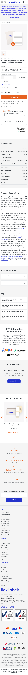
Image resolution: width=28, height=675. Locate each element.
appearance (13, 256)
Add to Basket (14, 97)
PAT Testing (4, 556)
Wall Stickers (4, 541)
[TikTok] (11, 607)
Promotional (4, 550)
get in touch (4, 260)
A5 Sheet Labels (5, 521)
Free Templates (5, 517)
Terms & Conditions (6, 572)
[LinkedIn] (6, 607)
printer (11, 258)
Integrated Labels (5, 530)
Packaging (4, 552)
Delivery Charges (5, 581)
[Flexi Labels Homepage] (14, 2)
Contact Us (4, 585)
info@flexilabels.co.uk (7, 598)
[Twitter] (4, 607)
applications (4, 256)
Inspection (4, 559)
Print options (4, 81)
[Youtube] (8, 607)
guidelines (21, 228)
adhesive (3, 258)
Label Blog (3, 567)
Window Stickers (5, 543)
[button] (2, 2)
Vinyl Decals (4, 547)
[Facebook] (2, 607)
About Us (3, 583)
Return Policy (4, 574)
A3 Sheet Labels (5, 523)
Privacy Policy (4, 576)
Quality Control (5, 554)
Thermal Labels (5, 535)
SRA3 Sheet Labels (6, 526)
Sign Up (14, 500)
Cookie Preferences (6, 578)
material (19, 256)
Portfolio (3, 565)
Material (3, 66)
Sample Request (5, 514)
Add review (14, 381)
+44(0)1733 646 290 (7, 597)
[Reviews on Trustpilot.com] (20, 350)
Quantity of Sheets (6, 74)
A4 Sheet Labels (5, 519)
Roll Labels (3, 528)
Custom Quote (5, 512)
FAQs (2, 569)
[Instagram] (13, 607)
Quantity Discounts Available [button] (9, 107)
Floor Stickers (4, 545)
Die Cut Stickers (5, 532)
